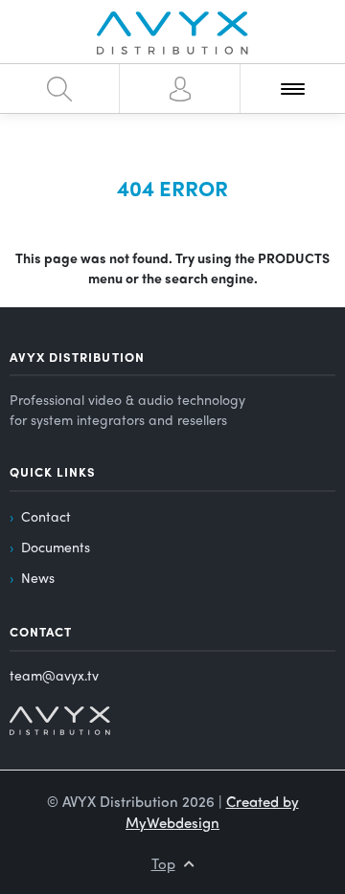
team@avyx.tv (54, 674)
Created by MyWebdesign (212, 812)
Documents (55, 546)
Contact (46, 515)
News (38, 577)
